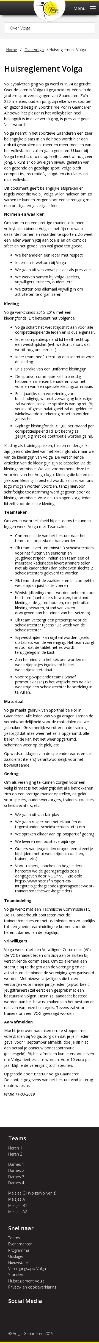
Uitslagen (16, 1256)
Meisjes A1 (17, 1199)
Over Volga (20, 28)
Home (11, 49)
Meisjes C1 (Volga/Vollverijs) (32, 1193)
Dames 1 (16, 1164)
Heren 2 (15, 1154)
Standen (15, 1274)
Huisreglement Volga (26, 1281)
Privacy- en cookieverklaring (32, 1287)
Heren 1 (15, 1148)
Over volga (34, 49)
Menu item (13, 1313)
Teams (14, 1237)
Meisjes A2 (17, 1211)
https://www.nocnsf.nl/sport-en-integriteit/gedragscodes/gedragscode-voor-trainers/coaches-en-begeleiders (54, 885)
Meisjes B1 (17, 1205)
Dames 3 (16, 1176)
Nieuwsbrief (18, 1262)
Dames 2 (16, 1170)
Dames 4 (16, 1182)
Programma (18, 1250)
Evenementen (20, 1244)
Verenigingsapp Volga (27, 1268)
